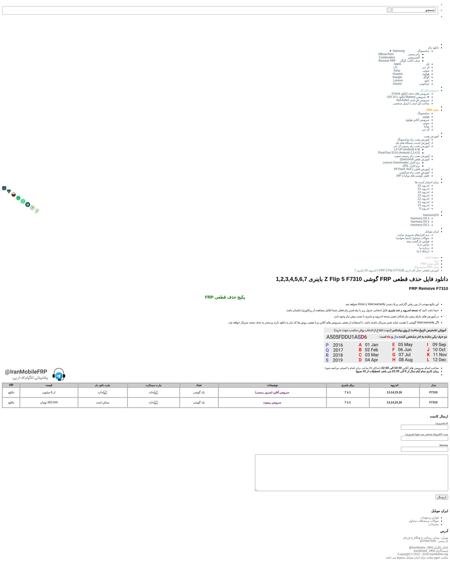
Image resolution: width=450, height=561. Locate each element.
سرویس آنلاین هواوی (417, 119)
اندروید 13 (423, 195)
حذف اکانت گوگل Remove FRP (399, 60)
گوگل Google (411, 77)
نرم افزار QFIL (411, 165)
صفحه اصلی (432, 257)
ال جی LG (411, 67)
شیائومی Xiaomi (411, 83)
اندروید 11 (422, 202)
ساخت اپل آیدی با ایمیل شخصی (411, 103)
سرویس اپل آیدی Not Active (413, 100)
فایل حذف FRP (430, 263)
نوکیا (426, 126)
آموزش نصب (431, 136)
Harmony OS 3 (420, 221)
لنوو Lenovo (411, 80)
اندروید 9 (424, 208)
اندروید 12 (422, 198)
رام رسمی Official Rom (399, 54)
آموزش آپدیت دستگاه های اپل (412, 142)
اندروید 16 (423, 185)
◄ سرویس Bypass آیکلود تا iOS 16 (408, 97)
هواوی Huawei (411, 74)
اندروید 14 (423, 192)
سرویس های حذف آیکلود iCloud (410, 93)
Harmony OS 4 (420, 218)
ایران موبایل (432, 231)
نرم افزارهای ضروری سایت (413, 234)
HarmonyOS (431, 215)
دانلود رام (433, 47)
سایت (429, 557)
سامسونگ (423, 113)
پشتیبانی (434, 524)
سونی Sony (411, 70)
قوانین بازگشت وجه (417, 241)
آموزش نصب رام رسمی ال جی (411, 146)
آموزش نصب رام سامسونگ (413, 139)
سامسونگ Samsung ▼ (409, 51)
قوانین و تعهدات (429, 517)
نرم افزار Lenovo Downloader (401, 162)
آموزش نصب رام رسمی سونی (411, 156)
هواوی (425, 116)
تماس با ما (423, 244)
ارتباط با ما (423, 251)
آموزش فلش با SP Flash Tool (411, 169)
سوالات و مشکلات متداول (424, 521)
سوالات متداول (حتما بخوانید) (412, 238)
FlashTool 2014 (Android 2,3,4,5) (399, 152)
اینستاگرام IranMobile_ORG (431, 551)
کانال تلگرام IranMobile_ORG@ (428, 547)
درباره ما (424, 248)
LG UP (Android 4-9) (407, 149)
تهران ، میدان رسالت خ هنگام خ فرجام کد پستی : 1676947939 (425, 539)
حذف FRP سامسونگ (426, 267)
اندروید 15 (423, 188)
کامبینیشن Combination (399, 57)
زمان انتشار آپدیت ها (427, 182)
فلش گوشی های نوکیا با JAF (412, 175)
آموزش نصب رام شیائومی (414, 172)
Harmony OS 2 (420, 225)
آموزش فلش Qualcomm (414, 159)
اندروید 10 (423, 205)
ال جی (425, 129)
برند (436, 260)
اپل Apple (411, 64)
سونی (426, 123)
